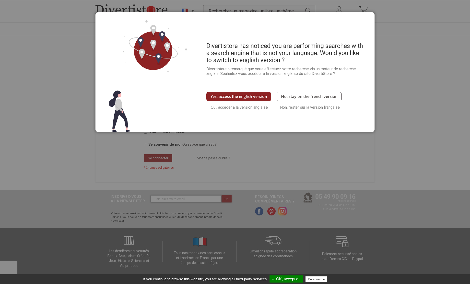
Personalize (316, 279)
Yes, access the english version (239, 96)
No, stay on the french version (309, 96)
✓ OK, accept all (286, 279)
